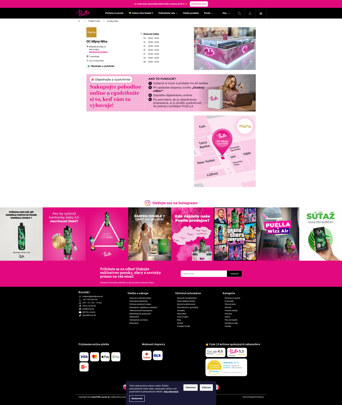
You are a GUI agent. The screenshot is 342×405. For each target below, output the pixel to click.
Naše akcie (133, 323)
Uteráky (228, 326)
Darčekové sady (231, 323)
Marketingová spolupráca (140, 314)
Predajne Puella (94, 21)
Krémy (227, 317)
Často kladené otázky (186, 301)
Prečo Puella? (182, 317)
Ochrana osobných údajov (140, 304)
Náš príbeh (181, 314)
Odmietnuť (190, 387)
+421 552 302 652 (90, 299)
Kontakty (181, 310)
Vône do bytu (230, 304)
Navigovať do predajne (98, 52)
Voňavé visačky (231, 310)
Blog (179, 320)
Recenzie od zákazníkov (187, 298)
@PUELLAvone (89, 312)
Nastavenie (137, 398)
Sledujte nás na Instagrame (174, 203)
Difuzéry (228, 307)
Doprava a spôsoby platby (140, 298)
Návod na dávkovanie (186, 304)
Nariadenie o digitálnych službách (143, 307)
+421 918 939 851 (96, 61)
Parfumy (228, 314)
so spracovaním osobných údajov (140, 282)
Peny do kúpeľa (231, 320)
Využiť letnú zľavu (199, 4)
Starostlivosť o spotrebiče (187, 307)
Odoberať (234, 274)
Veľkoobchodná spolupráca (140, 310)
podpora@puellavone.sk (93, 296)
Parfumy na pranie (232, 298)
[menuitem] (114, 13)
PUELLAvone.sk (89, 306)
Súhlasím (206, 387)
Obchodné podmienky (138, 301)
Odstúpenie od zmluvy (138, 320)
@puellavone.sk (89, 315)
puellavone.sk (88, 309)
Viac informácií (171, 391)
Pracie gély (229, 301)
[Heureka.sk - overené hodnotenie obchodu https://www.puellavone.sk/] (226, 367)
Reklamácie (134, 317)
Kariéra (180, 323)
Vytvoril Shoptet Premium (253, 397)
